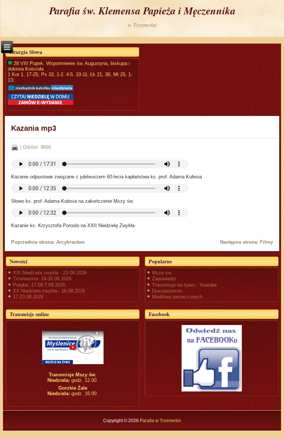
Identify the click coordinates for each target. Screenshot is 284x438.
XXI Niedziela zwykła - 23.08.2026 (50, 273)
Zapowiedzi (164, 278)
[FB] (211, 358)
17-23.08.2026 (28, 297)
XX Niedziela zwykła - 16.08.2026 (49, 291)
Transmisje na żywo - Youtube (184, 285)
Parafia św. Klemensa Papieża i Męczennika (142, 10)
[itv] (72, 347)
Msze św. (162, 273)
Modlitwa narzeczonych (177, 297)
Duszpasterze (167, 291)
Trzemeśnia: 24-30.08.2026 (42, 278)
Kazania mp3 (33, 128)
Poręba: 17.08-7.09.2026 (39, 285)
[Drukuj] (14, 147)
